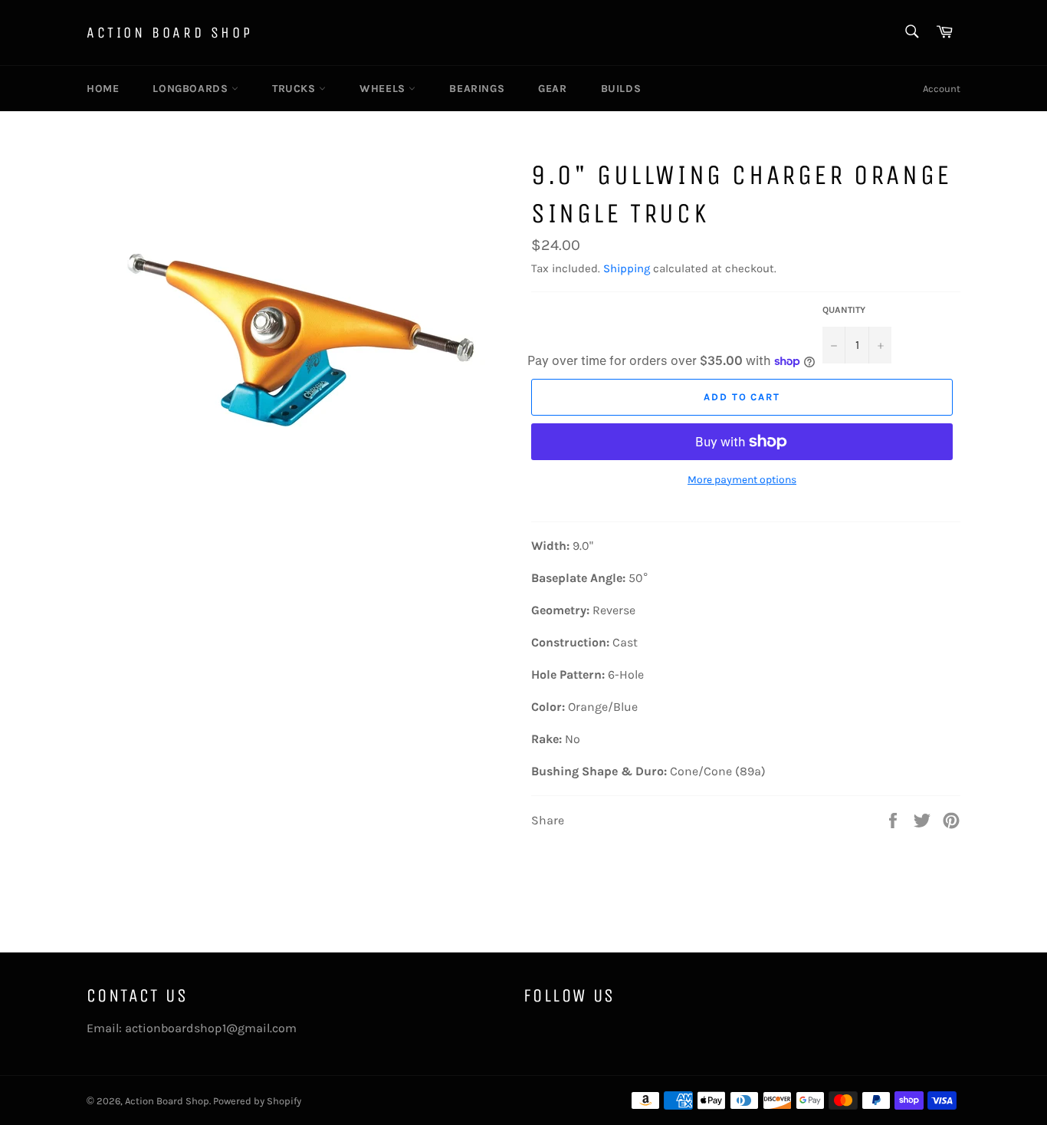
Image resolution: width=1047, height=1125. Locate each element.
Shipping (626, 268)
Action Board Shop (169, 32)
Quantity (843, 309)
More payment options (742, 479)
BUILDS (621, 88)
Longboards (192, 88)
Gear (552, 88)
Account (941, 88)
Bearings (476, 88)
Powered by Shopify (257, 1101)
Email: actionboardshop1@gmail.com (192, 1028)
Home (103, 88)
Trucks (295, 88)
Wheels (384, 88)
